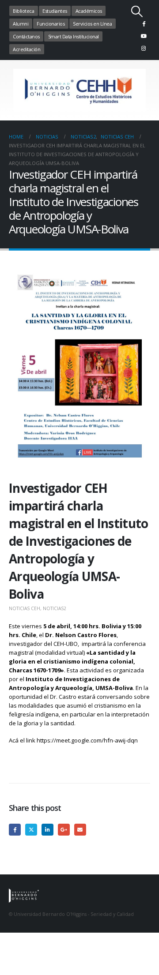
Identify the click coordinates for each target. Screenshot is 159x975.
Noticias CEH (24, 608)
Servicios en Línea (92, 23)
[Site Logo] (79, 90)
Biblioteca (23, 11)
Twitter (31, 830)
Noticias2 (54, 608)
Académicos (89, 11)
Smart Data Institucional (73, 36)
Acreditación (26, 49)
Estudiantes (54, 11)
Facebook (15, 830)
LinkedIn (47, 830)
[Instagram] (143, 48)
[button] (137, 11)
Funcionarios (50, 23)
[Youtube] (143, 36)
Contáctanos (26, 36)
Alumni (20, 23)
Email (80, 830)
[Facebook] (143, 23)
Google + (64, 830)
